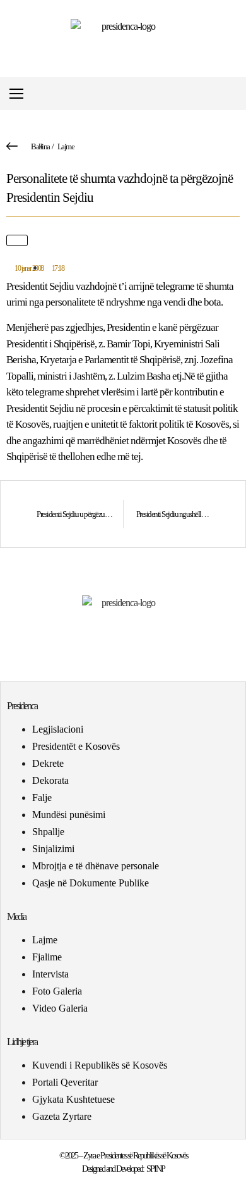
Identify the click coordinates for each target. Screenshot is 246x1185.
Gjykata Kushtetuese (73, 1099)
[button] (235, 94)
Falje (42, 797)
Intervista (50, 974)
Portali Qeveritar (65, 1082)
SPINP (155, 1169)
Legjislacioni (57, 729)
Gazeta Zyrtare (61, 1116)
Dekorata (50, 780)
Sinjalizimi (53, 848)
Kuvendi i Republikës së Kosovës (99, 1065)
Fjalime (47, 957)
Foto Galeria (57, 991)
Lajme (65, 146)
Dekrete (48, 763)
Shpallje (48, 831)
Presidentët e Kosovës (76, 746)
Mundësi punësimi (68, 814)
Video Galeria (60, 1008)
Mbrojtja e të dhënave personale (95, 865)
